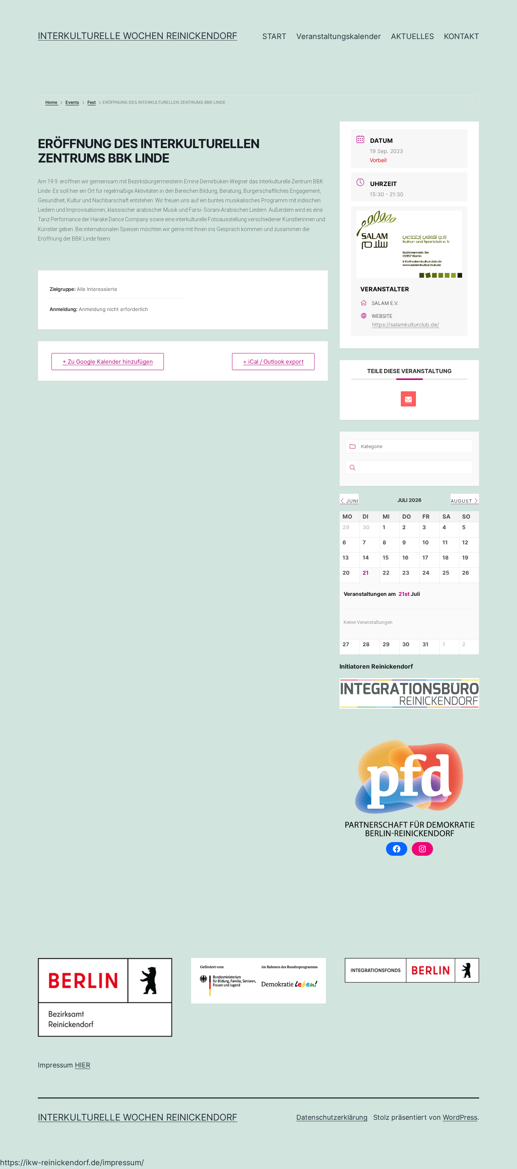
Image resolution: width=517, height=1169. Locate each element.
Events (72, 102)
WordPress (460, 1117)
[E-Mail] (408, 398)
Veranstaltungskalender (338, 36)
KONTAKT (461, 36)
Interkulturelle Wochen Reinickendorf (137, 35)
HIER (82, 1065)
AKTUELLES (412, 36)
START (274, 36)
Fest (91, 102)
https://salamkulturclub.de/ (405, 324)
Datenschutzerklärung (332, 1117)
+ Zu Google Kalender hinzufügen (107, 361)
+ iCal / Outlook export (273, 361)
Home (51, 102)
